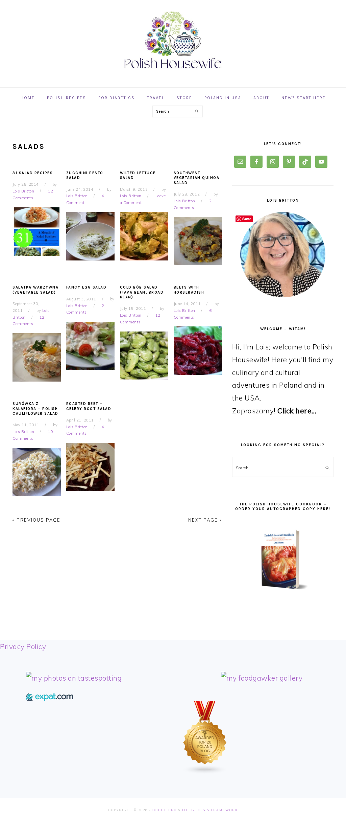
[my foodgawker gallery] (262, 677)
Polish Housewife (173, 40)
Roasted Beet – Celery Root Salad (89, 406)
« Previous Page (36, 520)
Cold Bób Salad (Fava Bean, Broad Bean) (142, 292)
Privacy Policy (23, 646)
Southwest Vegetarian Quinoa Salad (197, 178)
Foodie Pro (164, 810)
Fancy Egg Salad (86, 287)
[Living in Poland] (49, 698)
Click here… (297, 410)
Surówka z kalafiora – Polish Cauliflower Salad (35, 409)
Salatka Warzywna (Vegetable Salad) (35, 289)
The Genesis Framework (210, 810)
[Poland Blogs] (205, 771)
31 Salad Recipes (33, 173)
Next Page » (205, 520)
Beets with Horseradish (189, 289)
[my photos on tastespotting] (74, 677)
